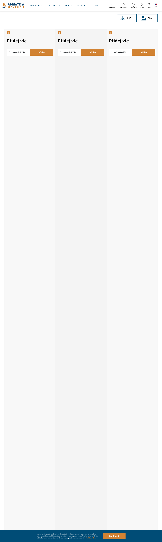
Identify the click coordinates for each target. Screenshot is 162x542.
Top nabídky (124, 7)
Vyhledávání (112, 7)
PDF (129, 18)
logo (13, 5)
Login (142, 7)
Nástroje (53, 5)
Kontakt (95, 5)
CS (156, 7)
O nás (67, 5)
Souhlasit (114, 536)
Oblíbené (134, 7)
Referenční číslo (18, 52)
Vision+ (149, 7)
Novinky (80, 5)
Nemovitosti (36, 5)
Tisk (150, 18)
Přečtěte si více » (90, 538)
